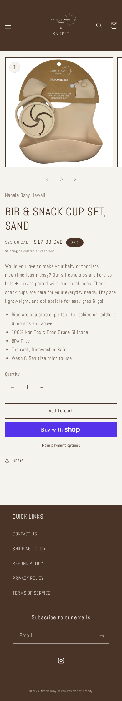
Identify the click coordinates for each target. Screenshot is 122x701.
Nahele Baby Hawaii (53, 691)
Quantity (12, 374)
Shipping (11, 251)
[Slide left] (47, 179)
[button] (8, 25)
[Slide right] (75, 179)
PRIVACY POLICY (28, 578)
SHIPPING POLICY (29, 549)
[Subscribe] (102, 636)
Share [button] (18, 460)
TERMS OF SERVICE (32, 593)
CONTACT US (25, 534)
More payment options (61, 445)
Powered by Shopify (80, 691)
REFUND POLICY (28, 563)
